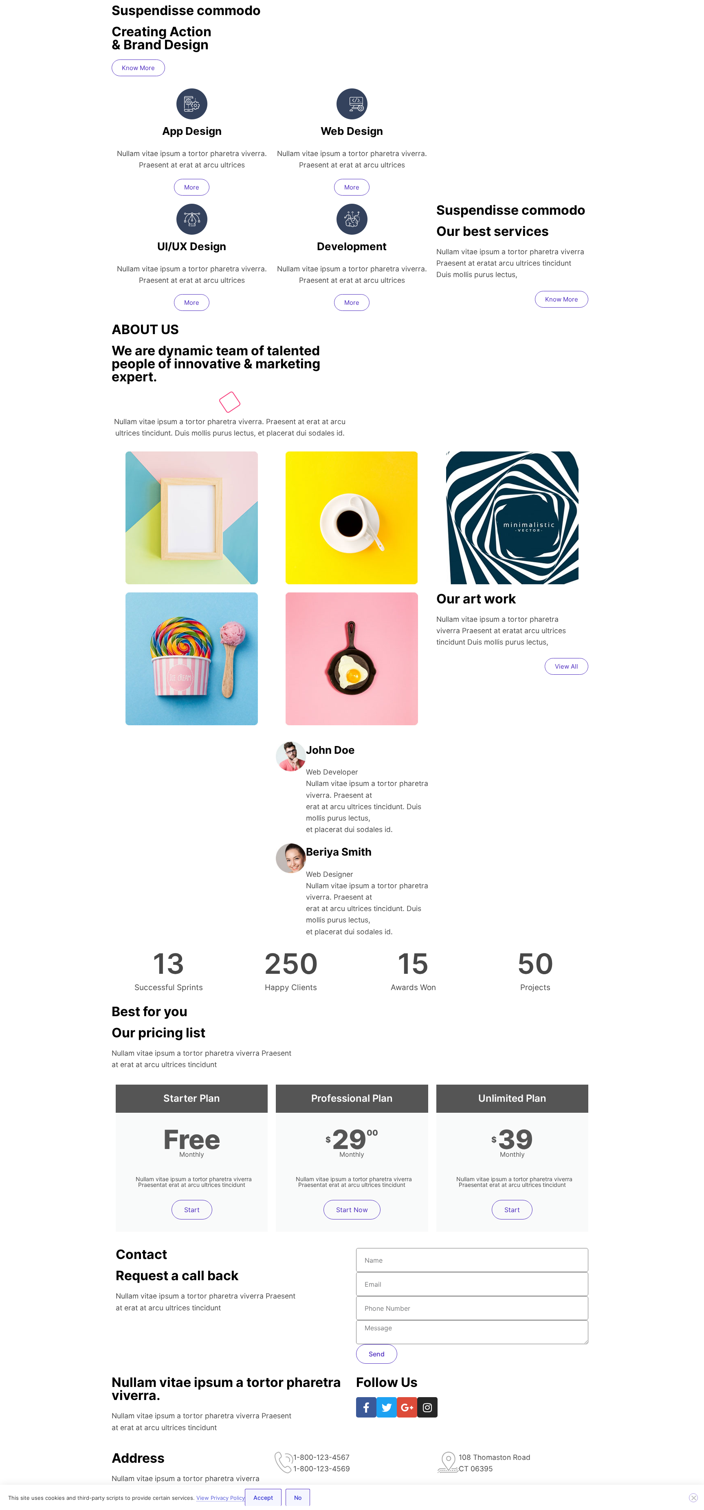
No (297, 1497)
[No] (693, 1497)
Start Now (352, 1210)
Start (192, 1210)
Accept (263, 1497)
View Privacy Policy (220, 1498)
